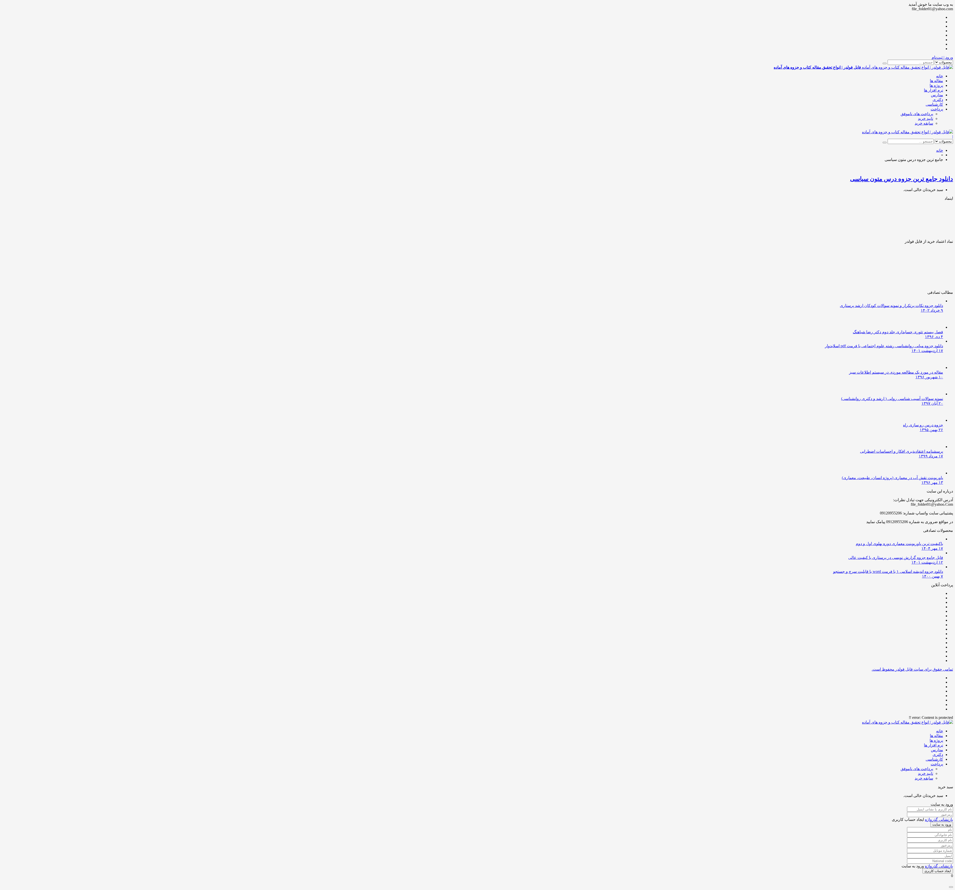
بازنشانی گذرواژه (939, 819)
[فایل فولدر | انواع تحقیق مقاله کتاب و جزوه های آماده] (907, 132)
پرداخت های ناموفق (917, 114)
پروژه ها (936, 85)
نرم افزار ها (933, 90)
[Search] (885, 63)
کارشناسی (934, 104)
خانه (939, 76)
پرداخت (937, 109)
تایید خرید (925, 118)
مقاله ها (936, 81)
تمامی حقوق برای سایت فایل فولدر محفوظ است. (912, 669)
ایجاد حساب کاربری (937, 871)
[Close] (951, 887)
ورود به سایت (941, 824)
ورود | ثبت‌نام (942, 57)
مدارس (937, 95)
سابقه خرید (924, 123)
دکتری (938, 100)
